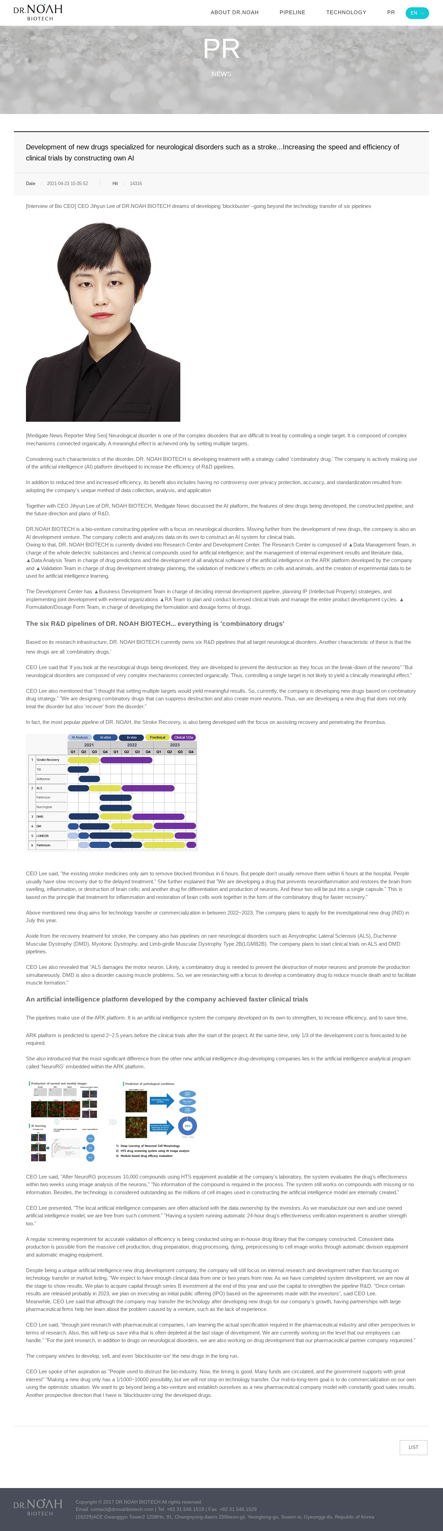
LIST (413, 1447)
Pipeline (293, 12)
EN (414, 13)
